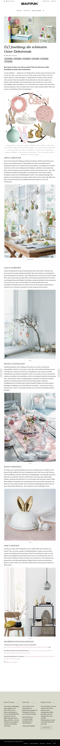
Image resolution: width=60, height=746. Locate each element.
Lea (16, 55)
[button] (8, 59)
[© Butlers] (30, 30)
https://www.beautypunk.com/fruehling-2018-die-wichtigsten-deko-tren (26, 647)
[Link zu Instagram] (7, 1)
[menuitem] (46, 1)
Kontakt (53, 1)
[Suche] (43, 11)
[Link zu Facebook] (4, 1)
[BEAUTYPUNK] (30, 5)
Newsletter (46, 1)
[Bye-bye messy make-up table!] (1, 373)
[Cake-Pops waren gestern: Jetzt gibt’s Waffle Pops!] (59, 373)
